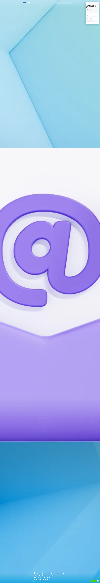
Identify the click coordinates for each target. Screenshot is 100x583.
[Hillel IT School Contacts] (74, 3)
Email (88, 17)
